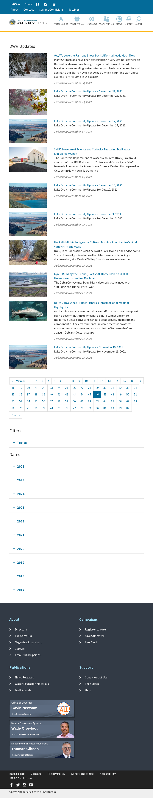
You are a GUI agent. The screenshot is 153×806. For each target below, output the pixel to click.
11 (93, 381)
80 (97, 408)
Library (128, 23)
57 (51, 401)
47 (104, 394)
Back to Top (17, 774)
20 (28, 388)
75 (58, 408)
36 (20, 394)
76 (66, 408)
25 (66, 388)
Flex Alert (91, 642)
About (14, 9)
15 (124, 381)
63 (97, 401)
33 (127, 388)
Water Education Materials (32, 684)
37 (28, 394)
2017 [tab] (20, 590)
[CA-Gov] (15, 4)
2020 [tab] (20, 549)
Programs (91, 23)
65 (112, 401)
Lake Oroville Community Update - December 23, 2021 (88, 91)
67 (127, 401)
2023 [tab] (20, 507)
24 (58, 388)
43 (74, 394)
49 (120, 394)
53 (20, 401)
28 (89, 388)
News (119, 23)
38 (36, 394)
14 (116, 381)
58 (58, 401)
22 (43, 388)
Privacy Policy (56, 774)
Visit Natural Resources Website (25, 734)
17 (139, 381)
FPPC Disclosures (21, 778)
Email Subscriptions (27, 655)
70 (20, 408)
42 (66, 394)
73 (43, 408)
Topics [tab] (22, 442)
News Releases (24, 677)
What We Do (77, 23)
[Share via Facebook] (37, 4)
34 (135, 388)
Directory (21, 629)
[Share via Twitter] (45, 4)
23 (51, 388)
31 (112, 388)
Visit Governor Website (21, 714)
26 (74, 388)
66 (120, 401)
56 (43, 401)
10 (86, 381)
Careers (20, 648)
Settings (73, 9)
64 (104, 401)
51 (135, 394)
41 (58, 394)
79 (89, 408)
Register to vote (95, 629)
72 (36, 408)
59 (66, 401)
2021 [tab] (20, 535)
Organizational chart (28, 642)
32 (120, 388)
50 (127, 394)
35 (13, 394)
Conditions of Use (96, 677)
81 (104, 408)
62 (89, 401)
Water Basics (61, 23)
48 (112, 394)
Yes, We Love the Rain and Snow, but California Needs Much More (94, 55)
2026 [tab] (20, 466)
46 (97, 394)
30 (104, 388)
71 (28, 408)
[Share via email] (54, 4)
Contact (29, 9)
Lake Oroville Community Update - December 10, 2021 (88, 185)
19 (20, 388)
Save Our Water (94, 636)
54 (28, 401)
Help (88, 690)
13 (109, 381)
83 (120, 408)
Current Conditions (51, 9)
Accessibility (108, 774)
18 (13, 388)
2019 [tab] (20, 562)
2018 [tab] (20, 576)
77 (74, 408)
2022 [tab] (20, 521)
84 (127, 408)
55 (36, 401)
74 (51, 408)
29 (97, 388)
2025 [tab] (20, 480)
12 (101, 381)
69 (13, 408)
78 (81, 408)
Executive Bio (23, 636)
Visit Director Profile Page (22, 755)
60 (74, 401)
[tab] (76, 442)
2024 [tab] (20, 494)
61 (81, 401)
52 (13, 401)
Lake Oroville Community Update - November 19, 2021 (88, 347)
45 (89, 394)
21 (36, 388)
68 (135, 401)
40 (51, 394)
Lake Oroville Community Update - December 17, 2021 (88, 121)
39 (43, 394)
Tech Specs (92, 684)
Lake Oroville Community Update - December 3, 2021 (87, 214)
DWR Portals (23, 690)
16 (132, 381)
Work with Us (106, 23)
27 (81, 388)
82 (112, 408)
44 (81, 394)
